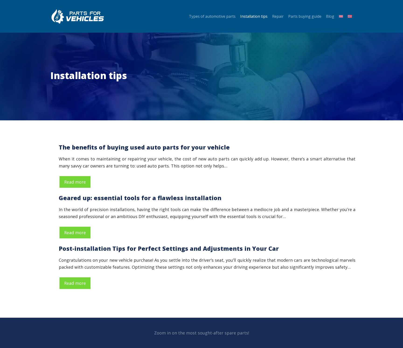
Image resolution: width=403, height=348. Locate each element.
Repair (278, 16)
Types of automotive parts (212, 16)
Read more (75, 182)
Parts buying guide (304, 16)
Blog (330, 16)
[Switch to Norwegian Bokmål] (348, 16)
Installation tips (254, 16)
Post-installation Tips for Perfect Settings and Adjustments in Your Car (169, 248)
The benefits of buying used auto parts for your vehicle (144, 147)
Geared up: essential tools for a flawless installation (140, 198)
